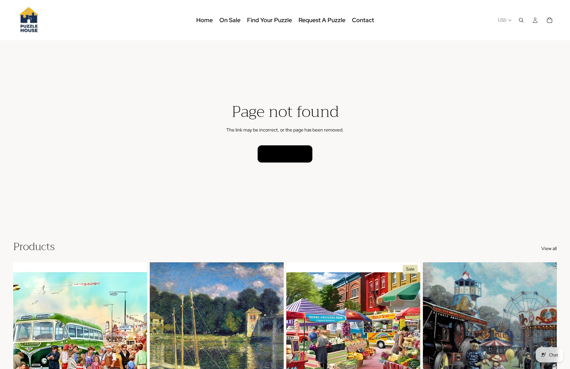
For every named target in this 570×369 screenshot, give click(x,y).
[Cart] (549, 20)
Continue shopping (285, 154)
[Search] (521, 20)
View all (549, 248)
